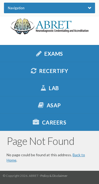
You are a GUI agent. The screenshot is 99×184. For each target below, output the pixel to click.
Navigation (16, 8)
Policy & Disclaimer (54, 176)
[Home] (49, 26)
